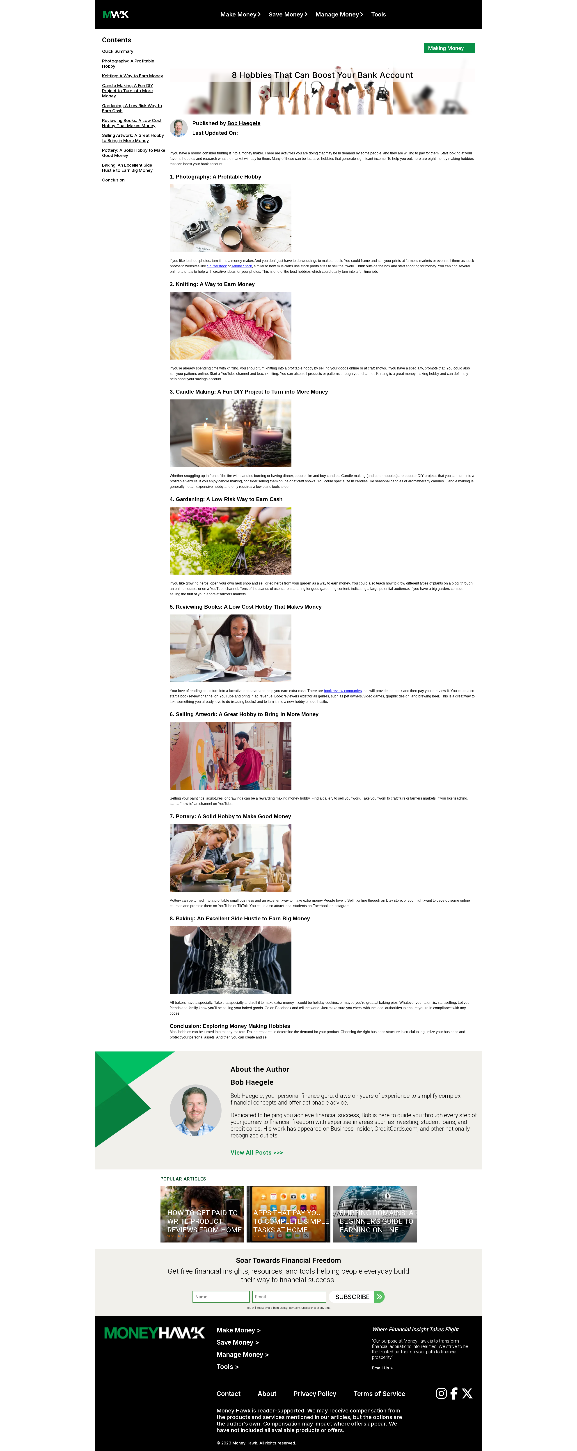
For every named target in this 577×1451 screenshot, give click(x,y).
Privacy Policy (315, 1394)
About (267, 1394)
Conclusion (113, 180)
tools (378, 14)
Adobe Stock (241, 266)
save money (286, 14)
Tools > (228, 1367)
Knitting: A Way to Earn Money (132, 75)
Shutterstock (217, 266)
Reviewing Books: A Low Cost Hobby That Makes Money (132, 123)
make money (238, 14)
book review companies (343, 691)
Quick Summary (117, 51)
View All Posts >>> (257, 1152)
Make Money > (239, 1330)
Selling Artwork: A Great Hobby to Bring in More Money (133, 138)
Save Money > (238, 1342)
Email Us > (382, 1368)
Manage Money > (243, 1354)
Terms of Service (379, 1394)
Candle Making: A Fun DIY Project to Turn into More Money (127, 91)
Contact (228, 1394)
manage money (337, 14)
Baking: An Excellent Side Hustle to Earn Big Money (127, 168)
